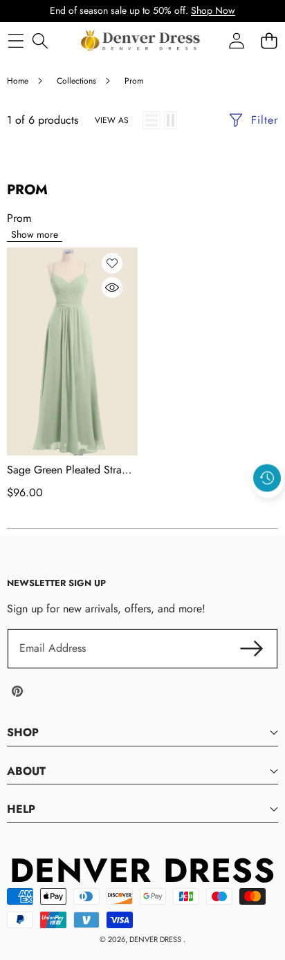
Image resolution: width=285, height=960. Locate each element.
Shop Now (213, 10)
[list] (151, 120)
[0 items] (268, 40)
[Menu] (15, 40)
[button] (268, 509)
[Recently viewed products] (267, 477)
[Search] (39, 40)
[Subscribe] (251, 648)
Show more (34, 234)
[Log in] (236, 40)
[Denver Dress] (142, 41)
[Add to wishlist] (112, 263)
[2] (170, 120)
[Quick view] (112, 287)
